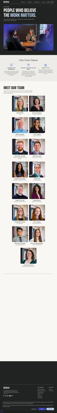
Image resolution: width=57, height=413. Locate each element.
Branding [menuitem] (39, 395)
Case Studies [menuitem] (51, 390)
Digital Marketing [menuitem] (41, 392)
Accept (42, 409)
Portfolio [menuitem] (50, 389)
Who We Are (36, 2)
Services (23, 2)
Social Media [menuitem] (40, 396)
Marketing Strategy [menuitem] (41, 389)
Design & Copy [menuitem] (40, 393)
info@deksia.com (11, 369)
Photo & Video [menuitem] (40, 398)
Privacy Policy (31, 403)
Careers (26, 296)
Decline (50, 409)
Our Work (29, 2)
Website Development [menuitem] (41, 390)
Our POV (43, 2)
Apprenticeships (17, 296)
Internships (8, 296)
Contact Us (49, 2)
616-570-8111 (10, 367)
